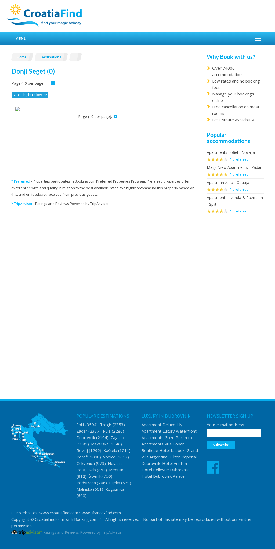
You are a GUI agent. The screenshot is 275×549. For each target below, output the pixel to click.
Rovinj (82, 450)
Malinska (84, 489)
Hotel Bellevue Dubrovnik (165, 469)
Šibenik (95, 476)
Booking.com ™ (88, 519)
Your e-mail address (225, 424)
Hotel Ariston (174, 463)
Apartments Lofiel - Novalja (231, 152)
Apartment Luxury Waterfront (169, 431)
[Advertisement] (235, 306)
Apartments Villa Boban (163, 444)
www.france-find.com (101, 512)
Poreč (82, 456)
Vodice (109, 456)
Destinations (51, 57)
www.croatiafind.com (58, 512)
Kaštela (110, 450)
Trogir (105, 424)
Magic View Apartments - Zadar (234, 167)
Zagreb (117, 437)
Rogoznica (114, 489)
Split (80, 424)
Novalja (115, 463)
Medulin (116, 469)
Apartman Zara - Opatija (228, 182)
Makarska (99, 444)
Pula (107, 431)
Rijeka (114, 482)
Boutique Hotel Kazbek (163, 450)
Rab (92, 469)
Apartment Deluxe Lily (162, 424)
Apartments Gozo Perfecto (167, 437)
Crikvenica (86, 463)
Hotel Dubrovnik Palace (163, 476)
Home (22, 57)
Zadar (82, 431)
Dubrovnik (86, 437)
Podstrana (86, 482)
